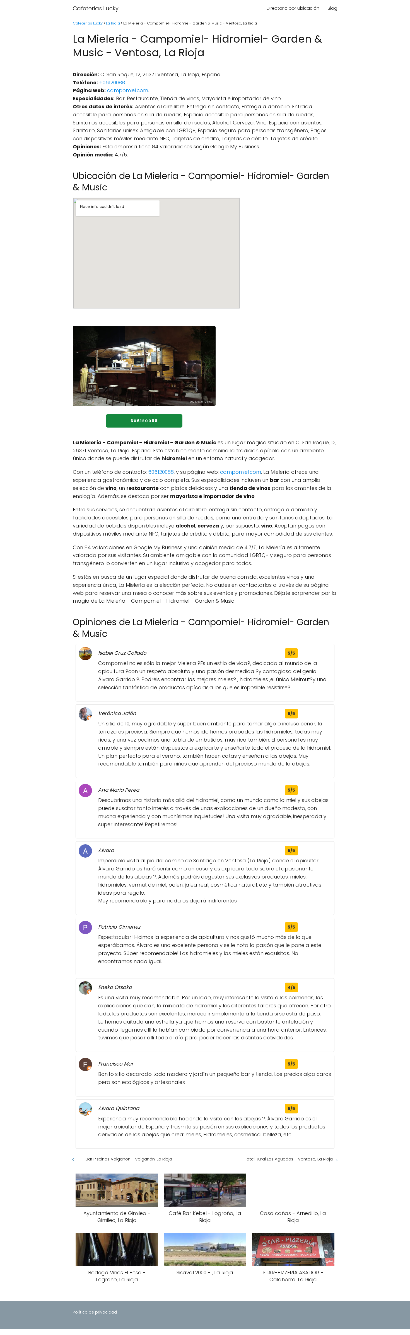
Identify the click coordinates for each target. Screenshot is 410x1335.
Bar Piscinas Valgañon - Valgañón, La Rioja (129, 1159)
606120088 (112, 82)
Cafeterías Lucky (96, 8)
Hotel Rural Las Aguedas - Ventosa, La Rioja (288, 1159)
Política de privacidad (95, 1312)
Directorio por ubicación (293, 8)
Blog (332, 8)
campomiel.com (127, 90)
